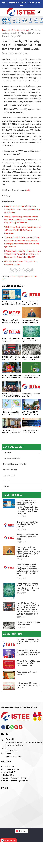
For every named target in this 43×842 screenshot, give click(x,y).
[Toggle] (39, 452)
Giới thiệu (7, 453)
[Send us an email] (8, 727)
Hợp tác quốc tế (9, 475)
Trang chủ (6, 30)
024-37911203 (11, 751)
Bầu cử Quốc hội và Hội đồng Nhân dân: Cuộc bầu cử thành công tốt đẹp (28, 663)
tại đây (27, 190)
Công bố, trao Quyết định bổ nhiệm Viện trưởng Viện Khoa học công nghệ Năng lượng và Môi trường (22, 209)
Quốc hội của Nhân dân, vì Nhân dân (27, 673)
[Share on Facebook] (15, 270)
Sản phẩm (7, 481)
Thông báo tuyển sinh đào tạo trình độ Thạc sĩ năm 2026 (27, 537)
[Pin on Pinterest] (28, 270)
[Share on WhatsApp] (11, 270)
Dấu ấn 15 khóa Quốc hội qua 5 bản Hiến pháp (28, 623)
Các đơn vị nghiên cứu (11, 458)
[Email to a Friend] (24, 270)
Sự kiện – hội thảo (10, 469)
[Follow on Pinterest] (16, 727)
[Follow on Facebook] (3, 727)
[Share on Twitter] (19, 270)
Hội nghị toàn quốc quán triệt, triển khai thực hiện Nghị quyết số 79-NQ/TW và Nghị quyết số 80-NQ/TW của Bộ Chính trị (28, 551)
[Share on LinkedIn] (32, 270)
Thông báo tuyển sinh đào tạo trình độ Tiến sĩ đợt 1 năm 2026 (27, 524)
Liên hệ (6, 486)
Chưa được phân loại (20, 30)
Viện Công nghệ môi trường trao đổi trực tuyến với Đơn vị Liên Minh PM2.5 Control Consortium (22, 230)
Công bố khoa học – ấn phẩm (14, 464)
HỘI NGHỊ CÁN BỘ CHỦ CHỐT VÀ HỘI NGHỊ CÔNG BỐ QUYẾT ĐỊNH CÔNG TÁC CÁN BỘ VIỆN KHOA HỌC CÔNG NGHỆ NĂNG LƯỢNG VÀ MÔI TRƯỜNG (28, 608)
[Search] (39, 12)
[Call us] (12, 727)
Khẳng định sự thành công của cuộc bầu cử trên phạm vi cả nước (28, 685)
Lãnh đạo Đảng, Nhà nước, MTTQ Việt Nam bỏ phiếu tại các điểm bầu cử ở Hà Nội (28, 652)
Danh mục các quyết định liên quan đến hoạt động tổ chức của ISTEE (28, 641)
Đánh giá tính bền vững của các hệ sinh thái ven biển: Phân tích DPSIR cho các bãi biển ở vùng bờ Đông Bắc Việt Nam (21, 219)
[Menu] (3, 12)
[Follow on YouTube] (21, 727)
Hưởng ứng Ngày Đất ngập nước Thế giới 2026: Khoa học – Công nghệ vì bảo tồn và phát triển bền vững (28, 587)
